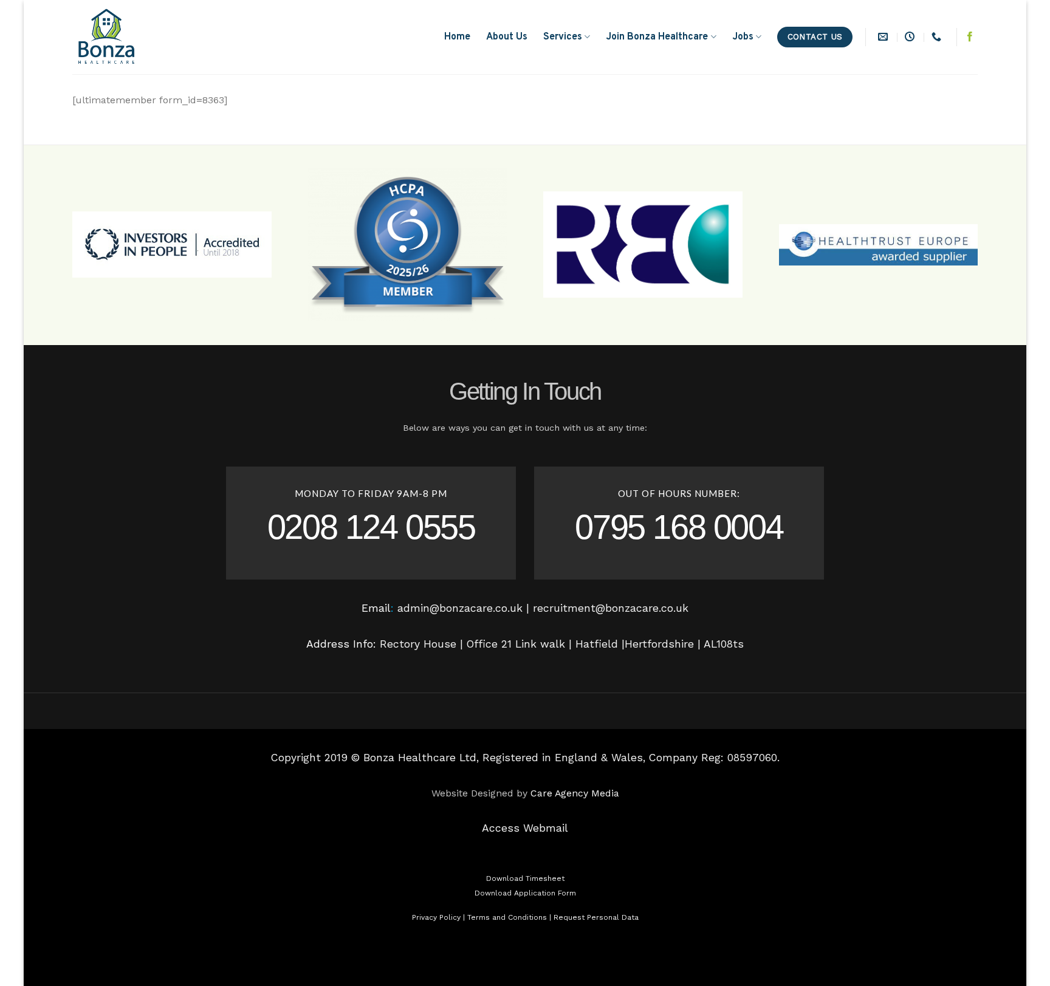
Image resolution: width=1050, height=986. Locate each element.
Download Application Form (525, 893)
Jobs (742, 37)
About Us (506, 37)
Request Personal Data (596, 917)
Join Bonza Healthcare (657, 37)
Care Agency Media (574, 793)
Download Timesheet (525, 878)
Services (562, 37)
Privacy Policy (436, 917)
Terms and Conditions (507, 917)
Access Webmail (525, 828)
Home (457, 37)
